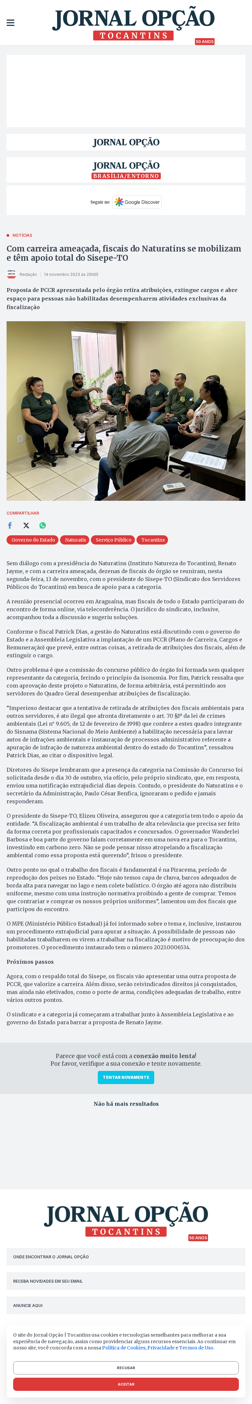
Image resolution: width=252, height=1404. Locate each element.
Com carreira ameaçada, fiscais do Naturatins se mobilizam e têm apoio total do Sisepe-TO (124, 253)
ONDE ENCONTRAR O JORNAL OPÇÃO (51, 1256)
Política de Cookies (123, 1348)
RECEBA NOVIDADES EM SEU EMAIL (48, 1281)
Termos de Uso (196, 1348)
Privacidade (161, 1348)
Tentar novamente (126, 1077)
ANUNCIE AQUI (27, 1305)
